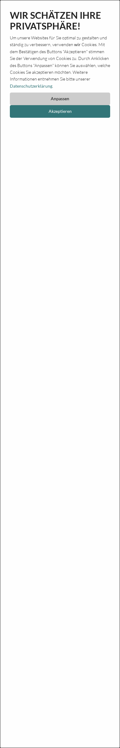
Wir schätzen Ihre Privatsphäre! (55, 20)
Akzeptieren (60, 111)
